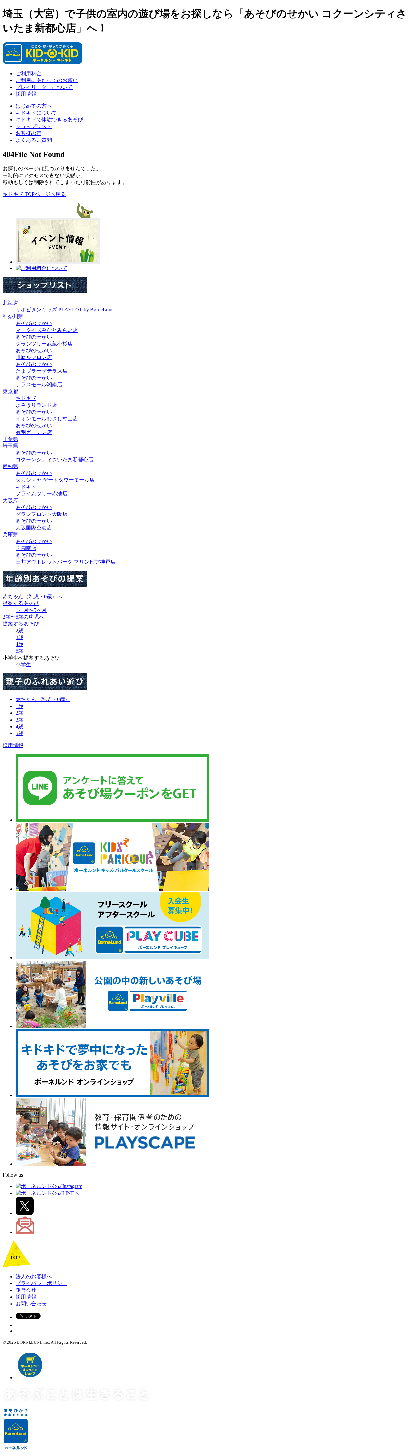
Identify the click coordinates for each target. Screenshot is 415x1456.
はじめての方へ (34, 106)
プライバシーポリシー (41, 1283)
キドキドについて (36, 112)
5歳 (19, 651)
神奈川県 (13, 316)
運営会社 (26, 1290)
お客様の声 (29, 133)
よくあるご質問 (34, 140)
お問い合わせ (31, 1303)
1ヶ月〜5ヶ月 (31, 610)
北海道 (10, 303)
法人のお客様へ (34, 1276)
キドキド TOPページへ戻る (34, 194)
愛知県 (10, 466)
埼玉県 (10, 446)
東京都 (10, 391)
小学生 (23, 664)
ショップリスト (34, 126)
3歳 (19, 637)
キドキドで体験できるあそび (49, 119)
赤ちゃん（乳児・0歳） (43, 699)
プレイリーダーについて (44, 87)
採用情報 (26, 94)
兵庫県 (10, 534)
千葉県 (10, 439)
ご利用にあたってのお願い (47, 80)
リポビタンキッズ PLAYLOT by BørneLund (65, 309)
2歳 (19, 630)
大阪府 (10, 500)
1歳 (19, 706)
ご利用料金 (29, 73)
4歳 (19, 644)
